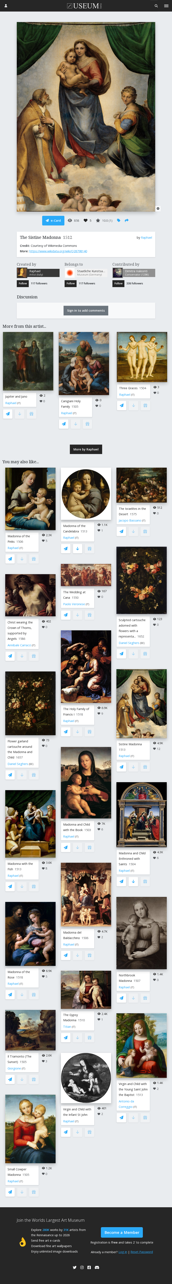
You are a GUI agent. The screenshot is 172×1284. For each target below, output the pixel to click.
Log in (123, 1252)
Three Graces (128, 388)
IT (19, 403)
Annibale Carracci (19, 645)
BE (31, 764)
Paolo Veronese (74, 604)
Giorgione (14, 1068)
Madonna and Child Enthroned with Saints (132, 858)
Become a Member (121, 1232)
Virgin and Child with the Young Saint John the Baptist (133, 1089)
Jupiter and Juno (16, 396)
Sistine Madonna (130, 744)
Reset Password (141, 1252)
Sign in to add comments (86, 310)
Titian (67, 1027)
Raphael (146, 237)
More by (86, 449)
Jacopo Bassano (130, 520)
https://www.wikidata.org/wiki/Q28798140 (58, 251)
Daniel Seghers (18, 764)
